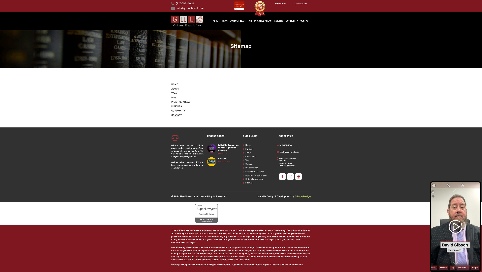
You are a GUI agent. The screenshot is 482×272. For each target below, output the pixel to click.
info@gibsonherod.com (190, 8)
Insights (278, 21)
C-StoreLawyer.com (254, 179)
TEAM (174, 93)
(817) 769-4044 (184, 3)
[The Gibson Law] (187, 21)
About (216, 21)
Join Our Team (237, 21)
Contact (305, 21)
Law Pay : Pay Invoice (254, 171)
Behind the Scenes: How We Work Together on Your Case (228, 147)
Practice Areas (263, 21)
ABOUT (175, 88)
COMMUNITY (178, 110)
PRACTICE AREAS (180, 102)
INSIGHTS (176, 106)
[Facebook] (282, 176)
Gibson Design (303, 196)
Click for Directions (287, 166)
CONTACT (176, 115)
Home (248, 145)
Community (292, 21)
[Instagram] (290, 176)
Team (225, 21)
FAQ (250, 21)
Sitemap (249, 183)
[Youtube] (298, 176)
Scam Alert (222, 158)
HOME (174, 84)
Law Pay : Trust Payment (256, 175)
